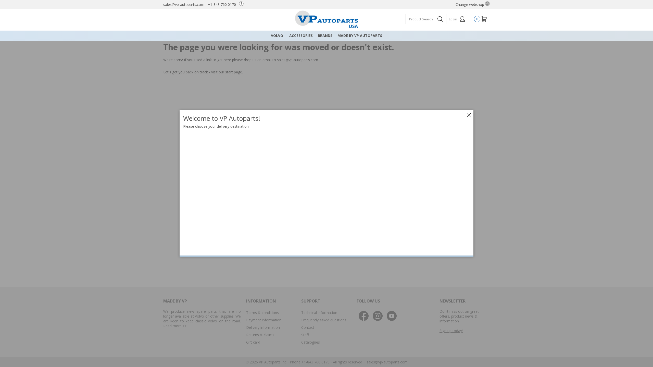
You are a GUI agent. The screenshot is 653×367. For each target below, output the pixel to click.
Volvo (277, 35)
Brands (325, 35)
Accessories (301, 35)
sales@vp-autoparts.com (183, 4)
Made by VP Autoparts (359, 35)
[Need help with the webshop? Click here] (242, 4)
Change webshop (470, 4)
